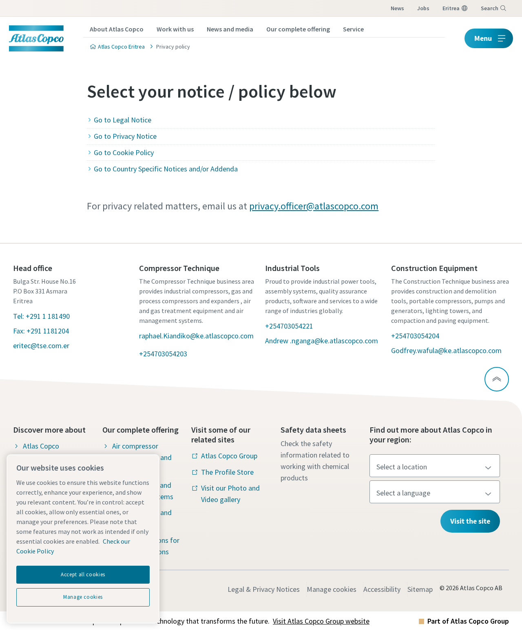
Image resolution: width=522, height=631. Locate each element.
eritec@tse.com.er (41, 345)
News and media (230, 29)
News (397, 8)
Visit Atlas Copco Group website (321, 621)
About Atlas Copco (117, 29)
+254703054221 (289, 326)
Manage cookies (331, 589)
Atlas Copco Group (229, 455)
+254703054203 (163, 353)
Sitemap (420, 589)
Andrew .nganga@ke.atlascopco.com (321, 340)
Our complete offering (298, 29)
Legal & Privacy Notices (264, 589)
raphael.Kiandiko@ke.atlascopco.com (196, 335)
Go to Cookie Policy (123, 152)
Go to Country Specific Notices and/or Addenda (165, 168)
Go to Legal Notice (122, 119)
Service (353, 29)
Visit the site (470, 521)
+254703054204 (415, 335)
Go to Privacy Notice (125, 136)
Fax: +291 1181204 (41, 330)
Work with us (175, 29)
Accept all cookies (83, 574)
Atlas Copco (41, 446)
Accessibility (381, 589)
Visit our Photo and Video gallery (230, 493)
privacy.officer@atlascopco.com (313, 206)
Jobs (423, 8)
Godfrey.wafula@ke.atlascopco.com (446, 350)
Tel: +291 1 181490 (41, 316)
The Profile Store (227, 472)
